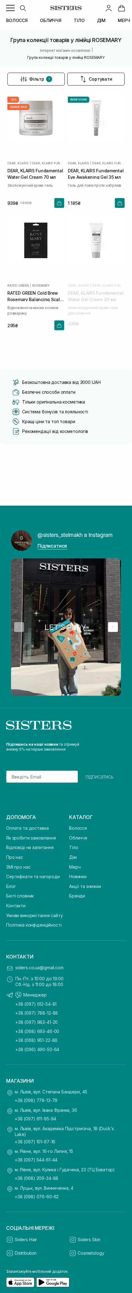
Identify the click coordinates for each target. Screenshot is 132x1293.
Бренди (77, 895)
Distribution (26, 1253)
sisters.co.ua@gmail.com (39, 967)
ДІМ (101, 20)
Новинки (78, 876)
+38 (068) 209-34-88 (36, 1178)
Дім (73, 857)
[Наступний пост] (113, 627)
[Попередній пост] (19, 627)
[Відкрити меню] (10, 8)
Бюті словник (20, 895)
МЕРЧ (124, 20)
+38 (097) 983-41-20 (36, 1022)
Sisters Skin (89, 1239)
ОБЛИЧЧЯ (50, 20)
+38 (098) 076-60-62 (37, 1196)
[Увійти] (108, 8)
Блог (11, 886)
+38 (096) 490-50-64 (37, 1049)
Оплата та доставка (27, 828)
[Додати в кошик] (59, 203)
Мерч (74, 867)
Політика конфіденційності (34, 925)
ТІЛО (79, 20)
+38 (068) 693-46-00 (37, 1031)
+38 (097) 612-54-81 (35, 1004)
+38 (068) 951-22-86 (36, 1040)
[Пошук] (22, 8)
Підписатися (52, 546)
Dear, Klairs (18, 163)
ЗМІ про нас (18, 867)
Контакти (15, 905)
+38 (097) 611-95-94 (35, 1118)
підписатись (100, 777)
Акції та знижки (85, 886)
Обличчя (78, 837)
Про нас (14, 857)
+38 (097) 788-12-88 (36, 1013)
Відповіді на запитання (30, 847)
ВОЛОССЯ (17, 20)
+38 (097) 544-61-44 (36, 1159)
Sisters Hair (26, 1239)
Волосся (78, 828)
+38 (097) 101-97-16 (35, 1141)
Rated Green (18, 285)
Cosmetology (91, 1253)
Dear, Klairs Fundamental (48, 163)
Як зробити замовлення (31, 837)
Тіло (73, 847)
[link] (121, 8)
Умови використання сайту (34, 915)
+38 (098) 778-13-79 (36, 1100)
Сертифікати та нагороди (33, 876)
